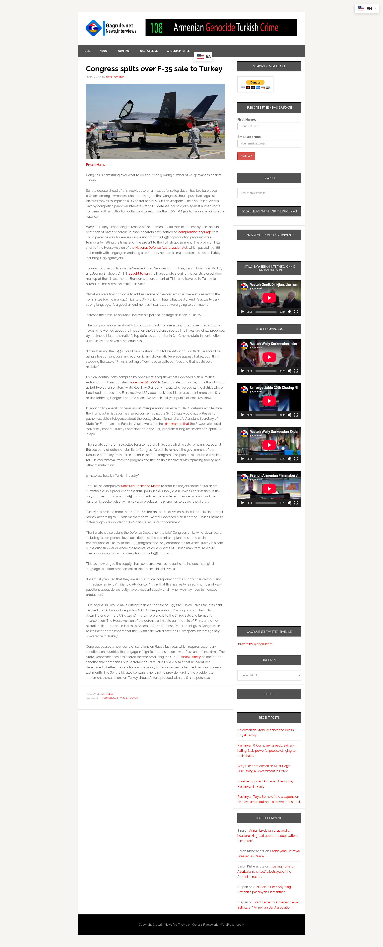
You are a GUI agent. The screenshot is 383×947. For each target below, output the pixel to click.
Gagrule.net (111, 28)
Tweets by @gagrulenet (254, 644)
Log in (240, 924)
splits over (130, 697)
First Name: (246, 119)
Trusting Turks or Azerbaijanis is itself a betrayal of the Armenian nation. (265, 871)
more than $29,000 (143, 382)
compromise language (195, 232)
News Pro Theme (176, 924)
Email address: (249, 137)
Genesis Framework (205, 924)
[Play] (243, 312)
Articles (107, 694)
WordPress (227, 924)
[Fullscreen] (296, 312)
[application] (269, 298)
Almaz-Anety (190, 657)
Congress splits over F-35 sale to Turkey (154, 68)
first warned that (177, 424)
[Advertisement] (262, 550)
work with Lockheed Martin (140, 486)
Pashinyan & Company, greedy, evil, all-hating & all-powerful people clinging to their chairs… (266, 751)
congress (110, 697)
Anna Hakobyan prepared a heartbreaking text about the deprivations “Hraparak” (267, 836)
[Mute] (289, 312)
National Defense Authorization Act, (162, 248)
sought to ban (139, 273)
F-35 (119, 697)
